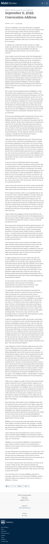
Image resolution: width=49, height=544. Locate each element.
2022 (24, 10)
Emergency (3, 539)
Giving (2, 529)
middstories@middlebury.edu (24, 507)
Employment (3, 531)
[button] (46, 3)
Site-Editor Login (4, 541)
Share (8, 486)
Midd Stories (13, 10)
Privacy (2, 537)
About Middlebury (4, 527)
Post (15, 486)
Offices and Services (5, 533)
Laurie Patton (19, 23)
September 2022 (29, 10)
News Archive (19, 10)
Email (27, 486)
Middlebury (7, 10)
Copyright (3, 535)
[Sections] (42, 3)
